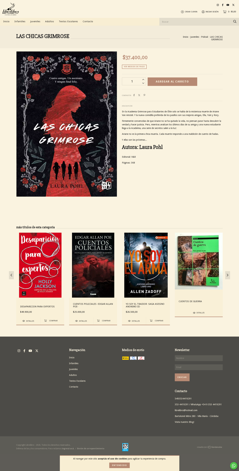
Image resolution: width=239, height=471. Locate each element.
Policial (204, 37)
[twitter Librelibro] (233, 4)
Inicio (6, 21)
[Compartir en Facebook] (134, 95)
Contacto (88, 21)
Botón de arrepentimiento (90, 448)
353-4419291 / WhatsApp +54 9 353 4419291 (198, 404)
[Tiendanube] (210, 447)
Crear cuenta (191, 12)
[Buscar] (235, 21)
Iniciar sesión (212, 12)
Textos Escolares (68, 21)
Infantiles (19, 21)
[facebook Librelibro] (223, 4)
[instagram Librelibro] (217, 4)
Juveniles (35, 21)
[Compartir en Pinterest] (144, 95)
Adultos (49, 21)
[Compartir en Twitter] (139, 95)
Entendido (119, 465)
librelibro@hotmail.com (186, 410)
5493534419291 (183, 398)
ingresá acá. (68, 448)
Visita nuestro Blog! (184, 422)
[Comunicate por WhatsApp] (233, 465)
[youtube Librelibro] (227, 4)
